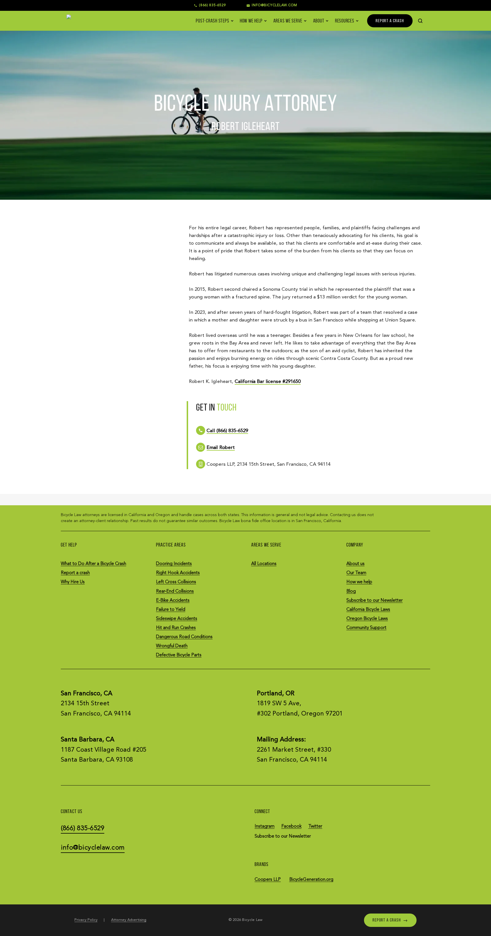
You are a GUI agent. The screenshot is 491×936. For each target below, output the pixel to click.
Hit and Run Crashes (176, 628)
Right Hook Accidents (178, 573)
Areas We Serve (288, 21)
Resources (344, 21)
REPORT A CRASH (390, 20)
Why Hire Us (73, 582)
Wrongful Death (172, 646)
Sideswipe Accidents (176, 619)
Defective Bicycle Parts (178, 655)
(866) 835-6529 (212, 5)
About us (355, 564)
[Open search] (420, 21)
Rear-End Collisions (175, 591)
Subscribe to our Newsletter (374, 600)
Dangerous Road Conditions (184, 637)
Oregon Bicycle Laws (367, 619)
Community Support (366, 628)
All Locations (263, 564)
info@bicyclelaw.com (93, 848)
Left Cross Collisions (176, 582)
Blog (351, 591)
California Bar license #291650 (268, 381)
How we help (359, 582)
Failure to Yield (170, 609)
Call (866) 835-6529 (227, 430)
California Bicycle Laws (368, 609)
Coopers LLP (268, 879)
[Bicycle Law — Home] (76, 20)
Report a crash (75, 573)
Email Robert (221, 447)
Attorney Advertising (128, 920)
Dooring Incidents (174, 564)
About (318, 21)
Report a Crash (390, 920)
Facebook (291, 826)
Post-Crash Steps (212, 21)
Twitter (315, 826)
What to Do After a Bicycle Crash (93, 564)
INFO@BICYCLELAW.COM (274, 5)
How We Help (251, 21)
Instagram (264, 826)
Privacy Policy (85, 920)
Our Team (356, 573)
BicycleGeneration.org (311, 879)
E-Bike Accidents (173, 600)
